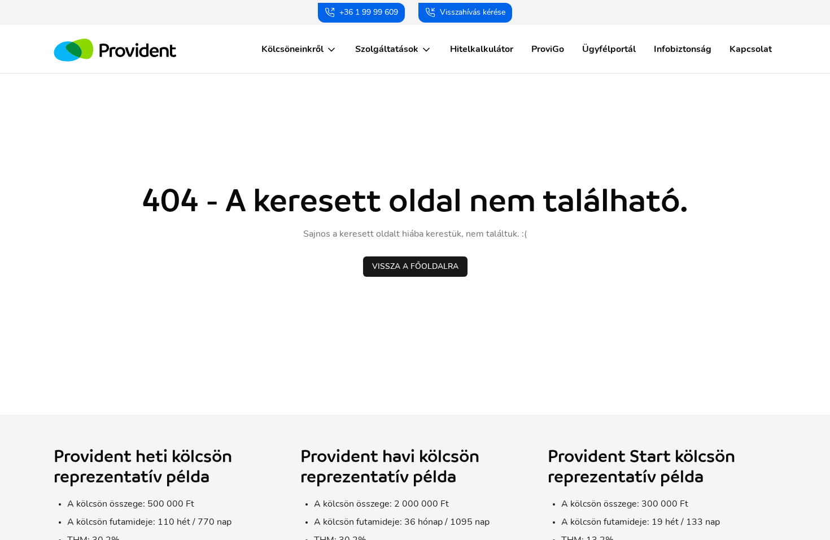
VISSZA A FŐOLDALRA (415, 267)
